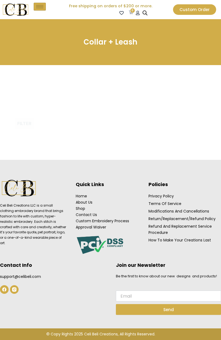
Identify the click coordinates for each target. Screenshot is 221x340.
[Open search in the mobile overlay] (145, 13)
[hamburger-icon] (40, 7)
